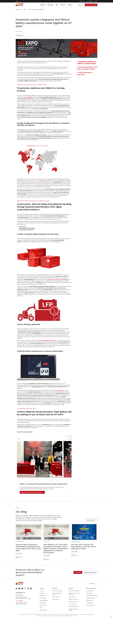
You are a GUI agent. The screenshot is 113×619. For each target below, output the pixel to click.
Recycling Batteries (44, 600)
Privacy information (90, 605)
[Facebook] (22, 588)
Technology (50, 5)
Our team (42, 593)
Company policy (89, 600)
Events (95, 1)
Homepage (18, 9)
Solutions (42, 5)
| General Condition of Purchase (57, 615)
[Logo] (20, 5)
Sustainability (90, 1)
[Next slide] (70, 437)
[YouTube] (19, 588)
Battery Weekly (43, 610)
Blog (57, 5)
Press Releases (43, 605)
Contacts (70, 5)
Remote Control (55, 597)
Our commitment (90, 590)
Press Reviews (43, 602)
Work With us (82, 1)
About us (63, 5)
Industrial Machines (73, 601)
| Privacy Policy (46, 615)
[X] (25, 588)
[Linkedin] (16, 588)
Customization (55, 599)
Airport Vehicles (72, 597)
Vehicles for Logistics (73, 599)
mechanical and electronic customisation (58, 279)
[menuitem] (16, 588)
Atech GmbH (43, 180)
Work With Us (43, 595)
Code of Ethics (89, 593)
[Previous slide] (65, 437)
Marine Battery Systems (74, 606)
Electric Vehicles (72, 604)
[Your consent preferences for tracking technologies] (110, 616)
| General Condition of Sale (70, 615)
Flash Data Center (59, 390)
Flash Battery (29, 97)
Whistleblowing (89, 602)
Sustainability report (90, 598)
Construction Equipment (74, 590)
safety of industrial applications (47, 340)
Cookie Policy (40, 615)
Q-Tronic (63, 180)
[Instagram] (28, 588)
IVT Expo (36, 74)
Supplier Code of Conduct (91, 595)
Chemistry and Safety (57, 590)
